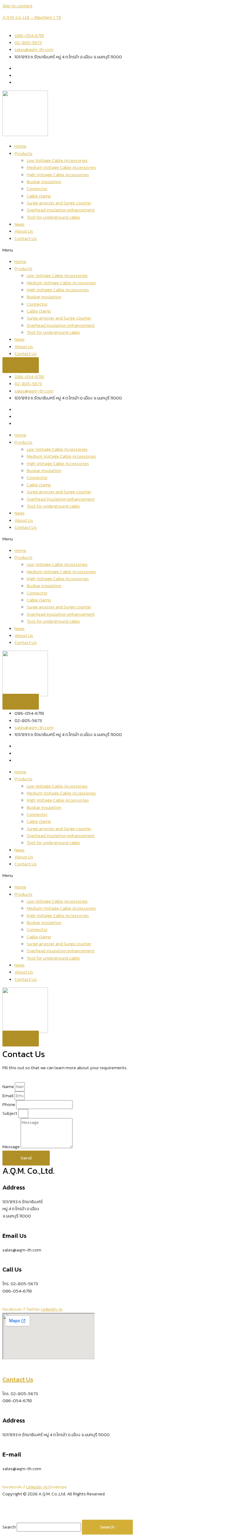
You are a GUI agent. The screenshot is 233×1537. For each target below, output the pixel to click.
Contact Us (26, 238)
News (20, 224)
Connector (37, 188)
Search (9, 1527)
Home (20, 146)
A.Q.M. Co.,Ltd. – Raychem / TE (31, 17)
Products (23, 153)
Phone (9, 1104)
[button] (116, 250)
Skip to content (17, 5)
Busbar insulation (44, 181)
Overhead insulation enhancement (61, 210)
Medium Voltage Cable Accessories (61, 167)
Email (8, 1095)
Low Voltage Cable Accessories (57, 160)
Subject (10, 1113)
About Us (24, 231)
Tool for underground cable (53, 217)
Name (8, 1086)
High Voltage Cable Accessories (58, 174)
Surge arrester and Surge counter (59, 203)
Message (11, 1146)
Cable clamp (39, 196)
